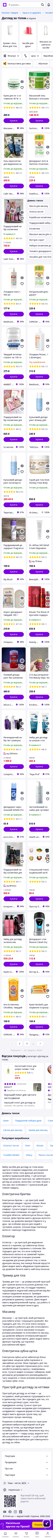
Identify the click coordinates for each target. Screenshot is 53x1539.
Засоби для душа (27, 45)
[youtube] (4, 1512)
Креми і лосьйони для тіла (10, 45)
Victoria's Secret (11, 1145)
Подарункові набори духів (28, 1120)
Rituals (40, 1145)
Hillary (29, 1155)
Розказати (40, 1524)
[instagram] (15, 1512)
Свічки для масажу (12, 1130)
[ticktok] (20, 1512)
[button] (14, 120)
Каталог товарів (10, 12)
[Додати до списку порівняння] (22, 81)
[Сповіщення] (48, 4)
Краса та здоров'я (32, 12)
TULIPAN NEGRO (11, 1155)
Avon (27, 1145)
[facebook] (10, 1512)
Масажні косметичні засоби (46, 44)
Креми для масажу (38, 1130)
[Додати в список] (22, 87)
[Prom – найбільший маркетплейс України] (5, 5)
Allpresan (43, 63)
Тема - (14, 1483)
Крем (6, 1120)
